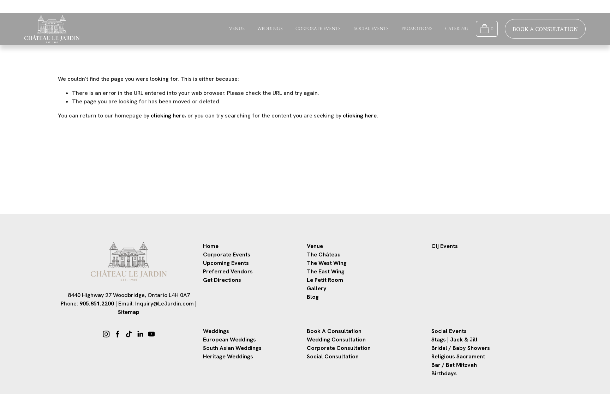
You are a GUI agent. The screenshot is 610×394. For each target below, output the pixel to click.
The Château (324, 254)
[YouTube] (151, 334)
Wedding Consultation (336, 339)
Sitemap (128, 312)
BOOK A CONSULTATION (545, 29)
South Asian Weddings (232, 348)
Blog (313, 297)
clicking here (168, 115)
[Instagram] (106, 334)
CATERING (456, 28)
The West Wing (327, 263)
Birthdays (444, 373)
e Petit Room (326, 280)
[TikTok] (128, 334)
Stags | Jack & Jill (454, 339)
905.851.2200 (96, 303)
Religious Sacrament (458, 356)
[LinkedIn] (140, 334)
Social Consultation (333, 356)
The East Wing (326, 271)
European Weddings (229, 339)
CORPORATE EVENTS (318, 28)
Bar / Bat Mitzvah (454, 365)
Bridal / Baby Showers (460, 348)
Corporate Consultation (339, 348)
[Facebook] (117, 334)
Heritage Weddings (228, 356)
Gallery (317, 288)
